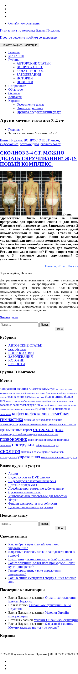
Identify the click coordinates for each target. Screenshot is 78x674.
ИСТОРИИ (25, 78)
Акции (13, 473)
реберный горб (46, 445)
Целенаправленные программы (30, 507)
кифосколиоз (9, 144)
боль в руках (37, 397)
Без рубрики (17, 349)
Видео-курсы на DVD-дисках (29, 477)
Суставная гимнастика (24, 492)
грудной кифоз (48, 405)
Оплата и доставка (30, 108)
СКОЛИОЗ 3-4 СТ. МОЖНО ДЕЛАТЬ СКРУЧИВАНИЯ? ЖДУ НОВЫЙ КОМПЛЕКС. (38, 158)
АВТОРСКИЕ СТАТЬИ (34, 63)
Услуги (13, 499)
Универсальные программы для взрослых (37, 496)
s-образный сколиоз (14, 389)
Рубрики (14, 59)
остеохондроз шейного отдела (18, 434)
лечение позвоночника (33, 424)
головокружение (30, 404)
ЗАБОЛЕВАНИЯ (29, 74)
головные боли (9, 404)
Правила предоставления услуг (39, 112)
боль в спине (54, 397)
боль (28, 396)
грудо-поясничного (67, 405)
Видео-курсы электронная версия (32, 481)
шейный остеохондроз (59, 457)
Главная (14, 52)
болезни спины (53, 393)
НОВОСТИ (25, 82)
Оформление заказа (30, 104)
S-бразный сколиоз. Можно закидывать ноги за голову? (40, 625)
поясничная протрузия (42, 439)
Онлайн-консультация (24, 23)
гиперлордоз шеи (64, 401)
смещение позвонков (50, 452)
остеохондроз (29, 144)
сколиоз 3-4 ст (51, 144)
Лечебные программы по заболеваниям (36, 488)
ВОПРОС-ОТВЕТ (30, 67)
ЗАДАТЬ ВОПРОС (30, 71)
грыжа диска (6, 409)
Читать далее (9, 317)
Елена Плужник (11, 140)
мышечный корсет (19, 430)
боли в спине (15, 396)
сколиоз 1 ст (28, 452)
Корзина (14, 100)
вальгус (10, 401)
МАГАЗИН (16, 56)
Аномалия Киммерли (42, 389)
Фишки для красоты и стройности (32, 503)
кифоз (55, 140)
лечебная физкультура (37, 419)
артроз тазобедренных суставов (29, 393)
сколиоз (10, 451)
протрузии (23, 444)
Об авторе (15, 89)
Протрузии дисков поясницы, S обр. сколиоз (40, 559)
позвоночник (13, 439)
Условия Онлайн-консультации (56, 620)
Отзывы (14, 93)
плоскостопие (48, 434)
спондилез (8, 457)
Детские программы (22, 485)
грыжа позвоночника (24, 409)
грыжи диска (44, 409)
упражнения (28, 456)
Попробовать (17, 86)
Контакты (15, 97)
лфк (2, 430)
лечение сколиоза (62, 424)
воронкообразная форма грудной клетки (35, 401)
